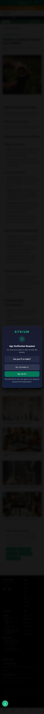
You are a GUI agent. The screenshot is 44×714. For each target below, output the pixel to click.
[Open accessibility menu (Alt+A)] (5, 703)
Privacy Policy (26, 382)
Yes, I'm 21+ (22, 374)
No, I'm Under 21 (22, 367)
